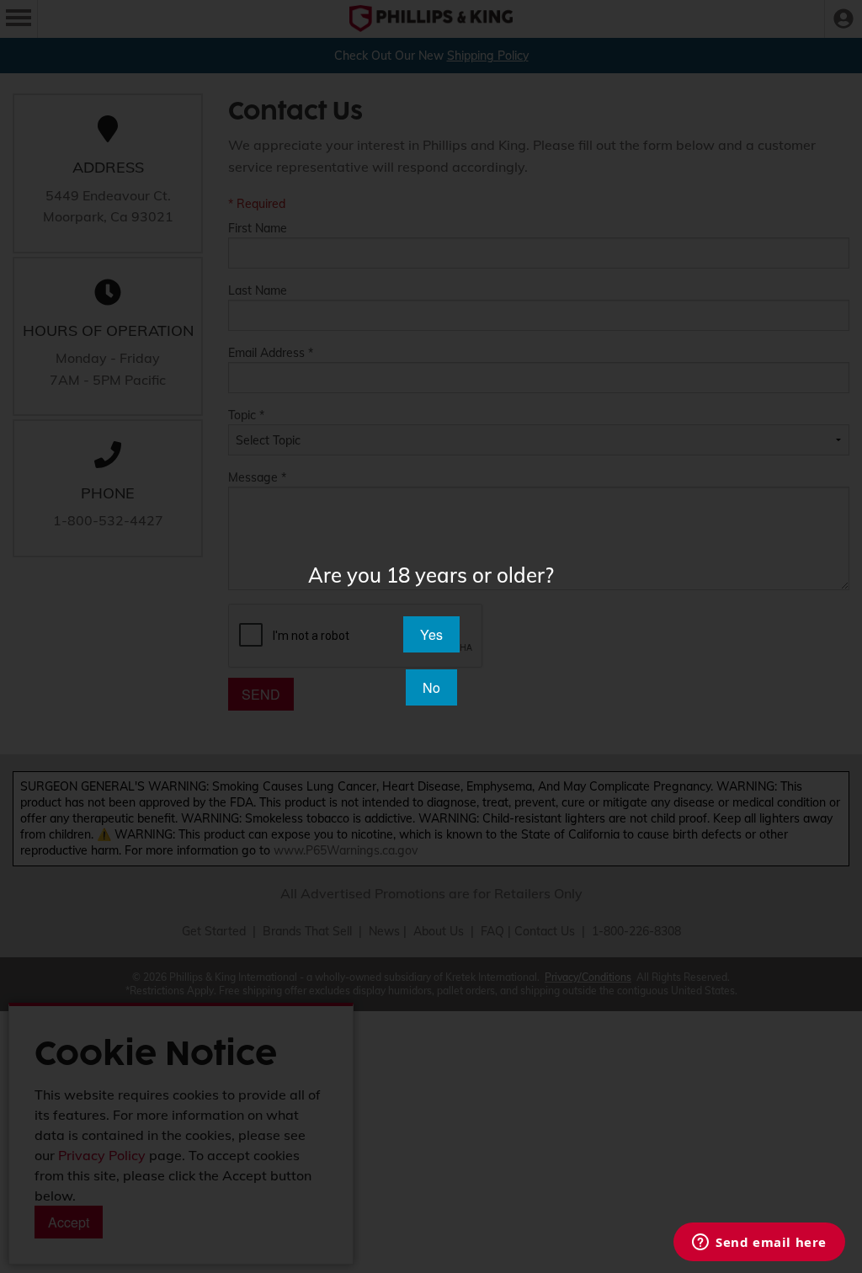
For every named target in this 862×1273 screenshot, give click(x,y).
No (431, 687)
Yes (431, 634)
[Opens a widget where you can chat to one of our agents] (759, 1243)
